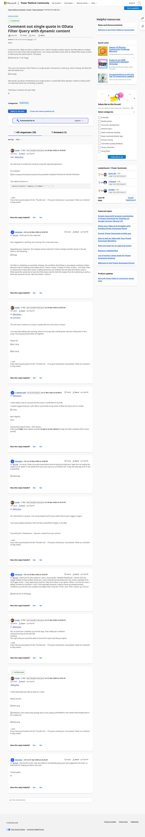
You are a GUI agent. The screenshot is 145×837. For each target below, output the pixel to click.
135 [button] (118, 189)
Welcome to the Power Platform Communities (116, 30)
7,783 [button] (23, 150)
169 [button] (119, 181)
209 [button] (35, 39)
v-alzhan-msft (20, 393)
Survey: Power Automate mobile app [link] (114, 233)
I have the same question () (42, 111)
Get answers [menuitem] (68, 3)
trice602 (111, 190)
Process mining (107, 140)
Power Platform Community (35, 3)
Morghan (30, 39)
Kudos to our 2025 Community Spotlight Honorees (119, 62)
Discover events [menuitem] (82, 3)
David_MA (112, 173)
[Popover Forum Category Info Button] (132, 108)
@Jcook (15, 235)
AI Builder (105, 118)
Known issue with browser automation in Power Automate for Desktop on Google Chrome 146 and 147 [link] (115, 218)
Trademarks (135, 822)
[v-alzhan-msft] (12, 393)
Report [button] (42, 35)
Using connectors (107, 147)
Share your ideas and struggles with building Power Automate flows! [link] (114, 227)
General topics (106, 129)
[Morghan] (12, 232)
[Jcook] (12, 150)
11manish (112, 181)
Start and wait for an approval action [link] (115, 245)
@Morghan (19, 157)
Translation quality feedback (112, 144)
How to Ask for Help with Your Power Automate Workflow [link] (114, 239)
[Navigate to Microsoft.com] (10, 3)
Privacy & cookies (110, 822)
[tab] (25, 133)
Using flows (105, 151)
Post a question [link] (133, 8)
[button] (132, 3)
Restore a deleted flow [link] (108, 250)
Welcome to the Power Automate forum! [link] (116, 263)
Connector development (110, 125)
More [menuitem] (93, 3)
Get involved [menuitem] (56, 3)
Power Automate (37, 10)
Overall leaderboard (130, 199)
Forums (29, 10)
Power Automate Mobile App (112, 136)
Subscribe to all (117, 157)
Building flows (24, 103)
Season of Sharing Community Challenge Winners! (119, 49)
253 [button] (119, 173)
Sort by (11, 139)
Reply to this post (17, 111)
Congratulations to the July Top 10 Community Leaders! (121, 75)
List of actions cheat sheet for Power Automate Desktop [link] (114, 256)
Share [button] (33, 35)
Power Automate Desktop (110, 132)
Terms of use (123, 822)
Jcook (17, 150)
